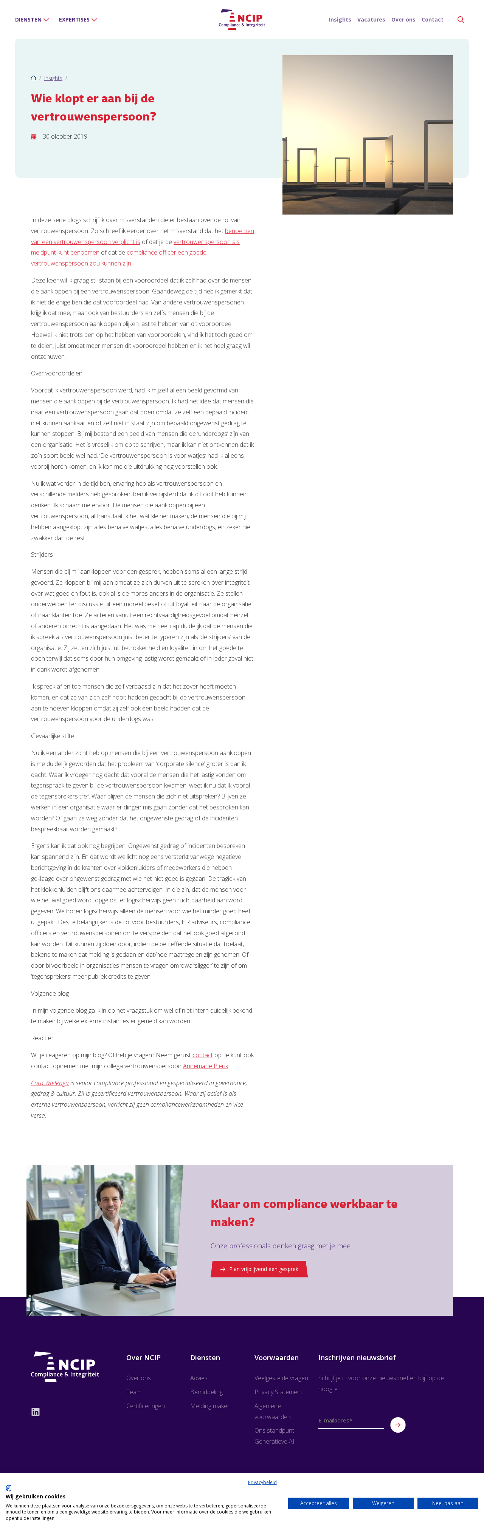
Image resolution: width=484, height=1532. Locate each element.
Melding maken (210, 1406)
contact (202, 1055)
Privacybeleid (262, 1482)
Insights (340, 19)
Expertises (74, 19)
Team (133, 1392)
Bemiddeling (206, 1392)
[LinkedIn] (65, 1411)
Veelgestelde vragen (281, 1378)
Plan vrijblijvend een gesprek (263, 1269)
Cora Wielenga (50, 1083)
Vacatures (371, 19)
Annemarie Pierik (205, 1066)
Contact (433, 19)
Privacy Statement (278, 1392)
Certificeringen (145, 1406)
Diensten (28, 19)
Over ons (403, 19)
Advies (199, 1378)
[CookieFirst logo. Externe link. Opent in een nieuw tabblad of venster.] (8, 1488)
